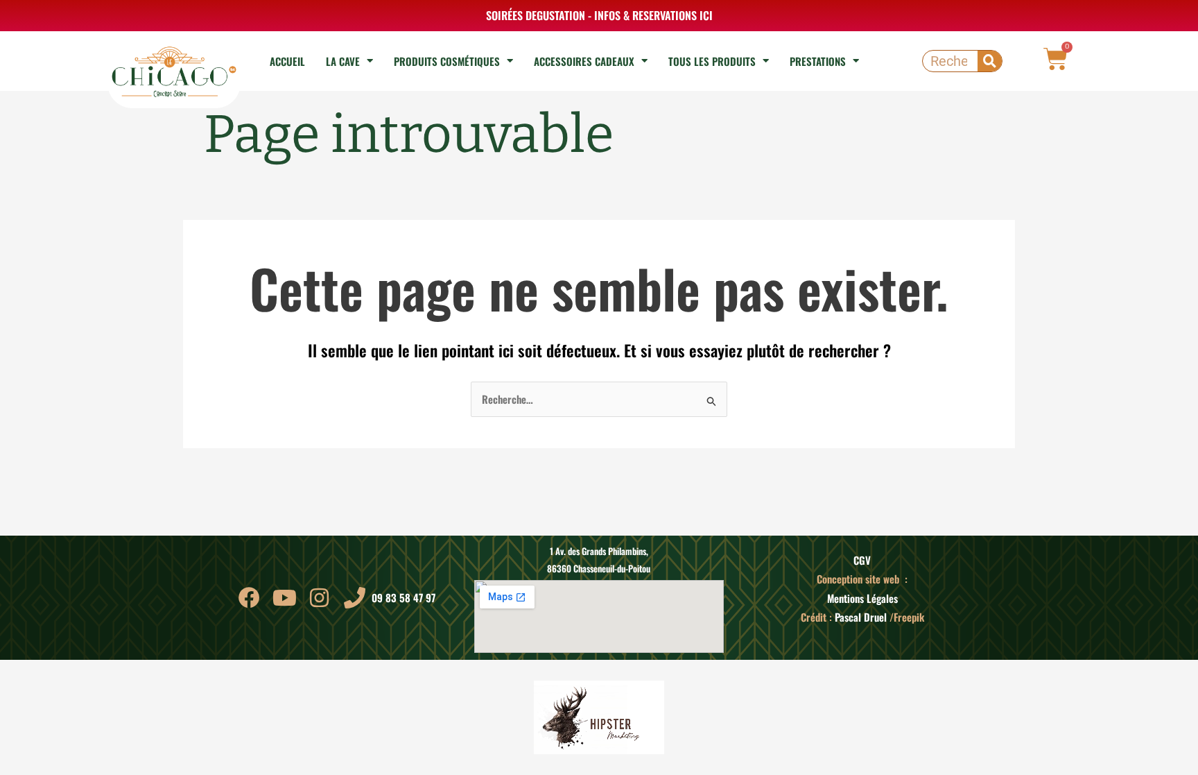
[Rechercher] (990, 61)
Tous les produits (712, 61)
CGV (862, 560)
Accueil (287, 61)
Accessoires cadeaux (584, 61)
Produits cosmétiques (447, 61)
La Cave (343, 61)
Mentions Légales (862, 598)
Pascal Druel (861, 616)
